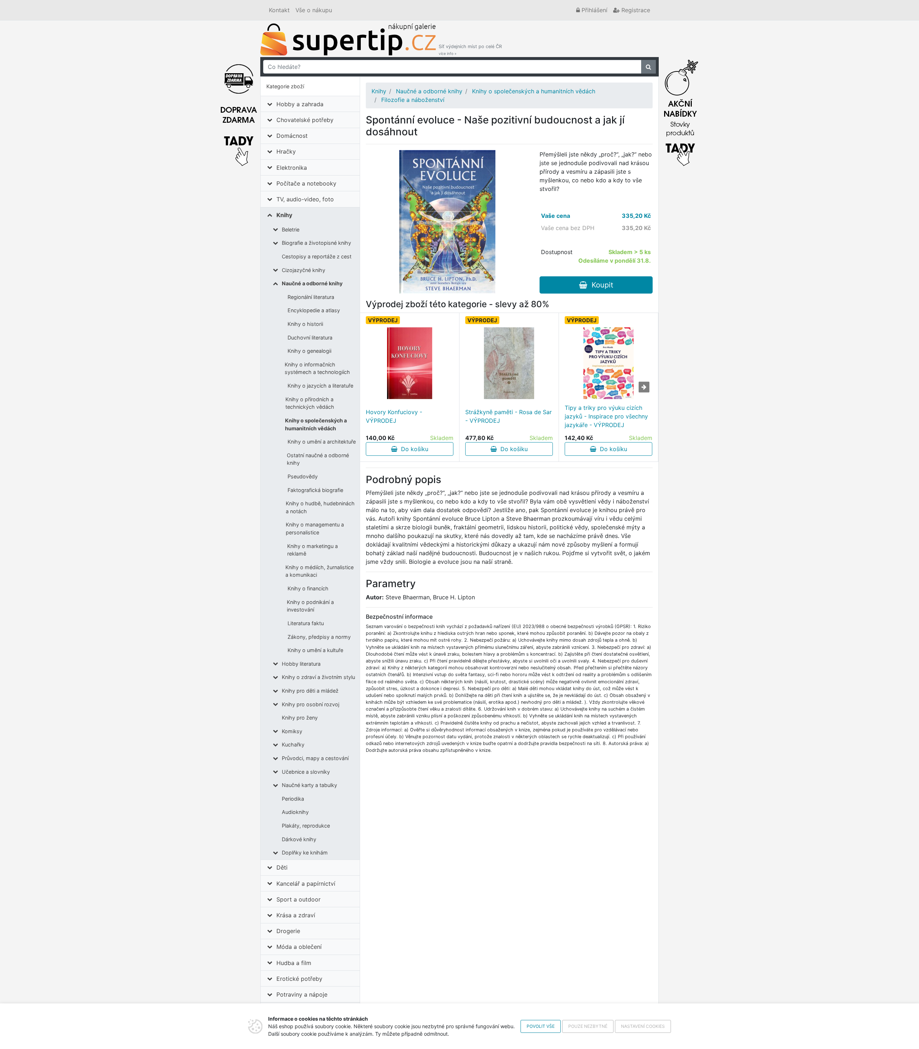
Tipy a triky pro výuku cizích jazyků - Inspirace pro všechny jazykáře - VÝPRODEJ (606, 416)
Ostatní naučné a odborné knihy (318, 459)
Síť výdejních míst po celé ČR (470, 50)
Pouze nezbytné (587, 1026)
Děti (282, 867)
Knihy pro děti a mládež (310, 691)
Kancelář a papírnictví (305, 883)
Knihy (284, 215)
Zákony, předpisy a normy (319, 637)
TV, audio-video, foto (305, 199)
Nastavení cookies (643, 1026)
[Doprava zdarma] (238, 110)
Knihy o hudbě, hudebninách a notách (320, 507)
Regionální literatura (311, 297)
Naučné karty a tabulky (309, 785)
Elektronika (291, 167)
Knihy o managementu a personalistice (315, 528)
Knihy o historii (305, 324)
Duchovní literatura (310, 337)
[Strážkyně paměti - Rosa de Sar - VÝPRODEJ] (509, 363)
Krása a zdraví (295, 915)
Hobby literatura (301, 664)
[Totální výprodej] (680, 110)
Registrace (635, 10)
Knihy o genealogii (309, 351)
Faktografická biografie (315, 490)
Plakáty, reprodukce (306, 826)
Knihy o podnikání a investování (310, 606)
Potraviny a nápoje (301, 994)
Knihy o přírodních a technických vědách (309, 403)
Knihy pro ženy (300, 718)
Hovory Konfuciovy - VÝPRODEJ (394, 416)
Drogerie (288, 931)
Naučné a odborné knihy (312, 283)
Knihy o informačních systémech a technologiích (317, 368)
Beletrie (290, 229)
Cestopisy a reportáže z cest (316, 256)
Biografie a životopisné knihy (316, 243)
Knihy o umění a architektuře (322, 442)
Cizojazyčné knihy (303, 270)
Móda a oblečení (299, 946)
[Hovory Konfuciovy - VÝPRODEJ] (409, 363)
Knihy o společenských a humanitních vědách (316, 424)
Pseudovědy (303, 476)
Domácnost (292, 135)
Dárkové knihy (299, 839)
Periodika (293, 799)
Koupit (600, 285)
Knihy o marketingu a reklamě (312, 550)
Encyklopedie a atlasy (314, 310)
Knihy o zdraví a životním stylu (318, 677)
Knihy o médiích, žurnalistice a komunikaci (319, 571)
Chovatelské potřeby (304, 119)
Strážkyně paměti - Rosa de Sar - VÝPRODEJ (508, 416)
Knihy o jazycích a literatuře (320, 386)
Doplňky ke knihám (305, 852)
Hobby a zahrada (299, 104)
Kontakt (279, 10)
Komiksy (292, 731)
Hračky (286, 151)
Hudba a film (293, 962)
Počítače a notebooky (306, 183)
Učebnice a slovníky (306, 772)
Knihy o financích (308, 588)
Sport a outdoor (298, 899)
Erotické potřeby (299, 978)
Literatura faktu (306, 623)
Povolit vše (541, 1026)
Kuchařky (293, 744)
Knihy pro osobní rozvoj (310, 704)
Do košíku (412, 449)
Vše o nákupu (313, 10)
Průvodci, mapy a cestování (315, 758)
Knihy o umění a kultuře (315, 650)
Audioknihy (295, 812)
